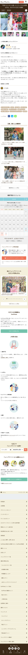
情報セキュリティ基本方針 (7, 527)
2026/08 (14, 199)
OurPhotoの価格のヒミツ (7, 590)
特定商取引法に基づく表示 (7, 531)
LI (18, 648)
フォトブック (4, 616)
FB (9, 648)
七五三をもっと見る (14, 303)
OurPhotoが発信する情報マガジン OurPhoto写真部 (12, 544)
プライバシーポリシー (6, 510)
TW (12, 648)
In (15, 648)
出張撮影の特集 (4, 569)
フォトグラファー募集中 (6, 637)
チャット (26, 205)
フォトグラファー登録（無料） (8, 641)
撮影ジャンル (4, 548)
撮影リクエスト (4, 607)
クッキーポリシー (5, 514)
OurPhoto (14, 646)
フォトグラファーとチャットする (14, 258)
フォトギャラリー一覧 (6, 565)
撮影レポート (4, 578)
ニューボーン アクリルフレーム (8, 628)
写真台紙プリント (5, 633)
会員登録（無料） (5, 357)
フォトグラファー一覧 (6, 556)
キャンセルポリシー (5, 518)
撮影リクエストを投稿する (14, 479)
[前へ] (1, 34)
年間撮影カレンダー (5, 573)
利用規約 (3, 501)
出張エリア (3, 552)
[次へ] (27, 34)
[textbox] (6, 449)
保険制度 (3, 535)
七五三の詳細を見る (14, 331)
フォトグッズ (4, 611)
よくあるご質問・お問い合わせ (8, 539)
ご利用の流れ (4, 599)
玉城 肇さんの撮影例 (14, 123)
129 (15, 46)
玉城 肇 (8, 45)
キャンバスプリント (5, 620)
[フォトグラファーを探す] (25, 449)
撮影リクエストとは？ (7, 483)
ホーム (4, 492)
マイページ (11, 435)
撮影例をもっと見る (14, 187)
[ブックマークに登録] (26, 10)
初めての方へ (4, 594)
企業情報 (3, 505)
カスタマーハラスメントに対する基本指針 (10, 522)
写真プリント (4, 624)
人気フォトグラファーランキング (9, 582)
